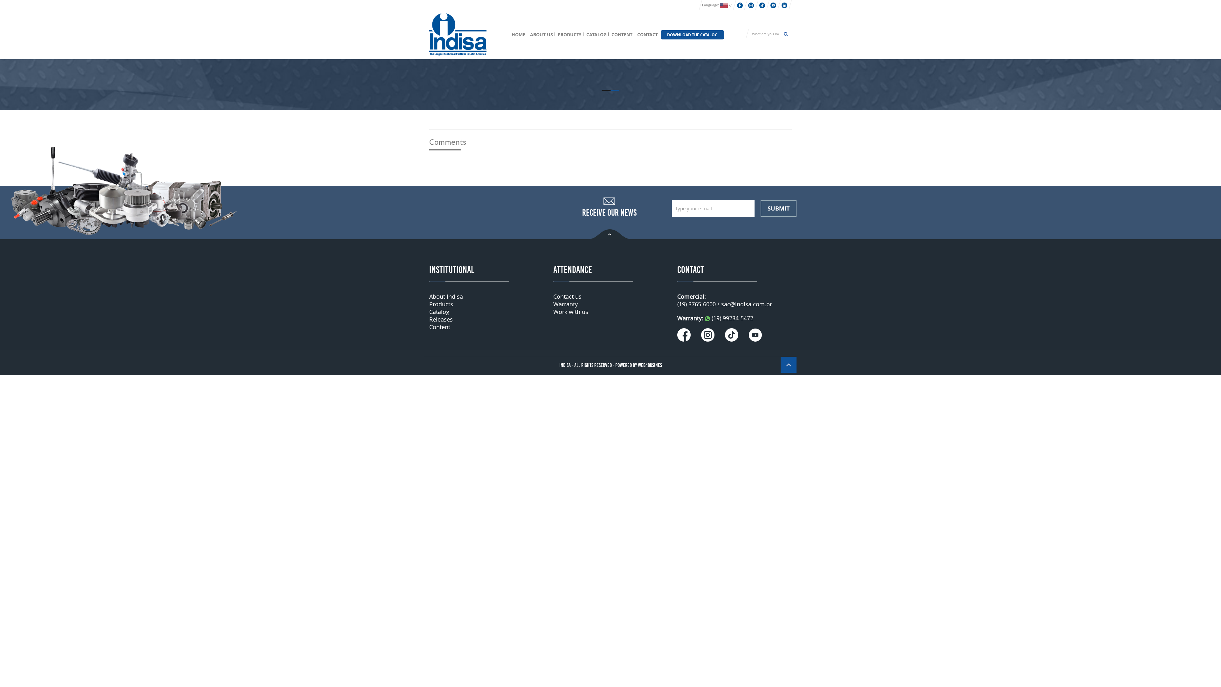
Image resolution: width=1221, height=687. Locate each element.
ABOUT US (541, 34)
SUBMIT (779, 208)
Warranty (565, 304)
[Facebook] (740, 5)
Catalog (439, 312)
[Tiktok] (762, 5)
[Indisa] (457, 34)
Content (439, 327)
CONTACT (647, 34)
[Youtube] (773, 5)
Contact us (567, 296)
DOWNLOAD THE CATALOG (692, 35)
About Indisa (446, 296)
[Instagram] (751, 5)
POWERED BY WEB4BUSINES (638, 365)
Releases (441, 319)
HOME (518, 34)
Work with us (570, 312)
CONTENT (621, 34)
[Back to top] (610, 233)
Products (441, 304)
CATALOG (596, 34)
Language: (711, 5)
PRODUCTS (570, 34)
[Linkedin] (784, 5)
